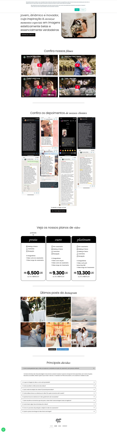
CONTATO (64, 426)
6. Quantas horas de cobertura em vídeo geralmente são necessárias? (40, 397)
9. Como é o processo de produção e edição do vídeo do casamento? (40, 407)
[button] (79, 23)
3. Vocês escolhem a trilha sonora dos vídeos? (34, 386)
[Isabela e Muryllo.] (84, 309)
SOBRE (55, 426)
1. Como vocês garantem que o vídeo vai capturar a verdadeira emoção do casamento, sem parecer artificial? (51, 368)
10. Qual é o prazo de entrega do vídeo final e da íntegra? (36, 411)
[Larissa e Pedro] (58, 334)
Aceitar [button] (77, 9)
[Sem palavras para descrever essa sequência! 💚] (58, 309)
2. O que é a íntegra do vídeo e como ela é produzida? (36, 382)
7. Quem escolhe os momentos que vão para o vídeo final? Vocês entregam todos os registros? (46, 400)
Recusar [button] (83, 9)
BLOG (59, 426)
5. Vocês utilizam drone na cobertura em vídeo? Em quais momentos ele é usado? (43, 393)
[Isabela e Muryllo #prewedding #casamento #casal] (84, 334)
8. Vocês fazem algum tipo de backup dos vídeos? (35, 404)
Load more (58, 211)
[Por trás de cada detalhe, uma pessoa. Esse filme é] (33, 309)
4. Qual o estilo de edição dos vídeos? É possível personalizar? (38, 389)
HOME (51, 426)
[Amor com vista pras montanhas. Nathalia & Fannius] (33, 334)
